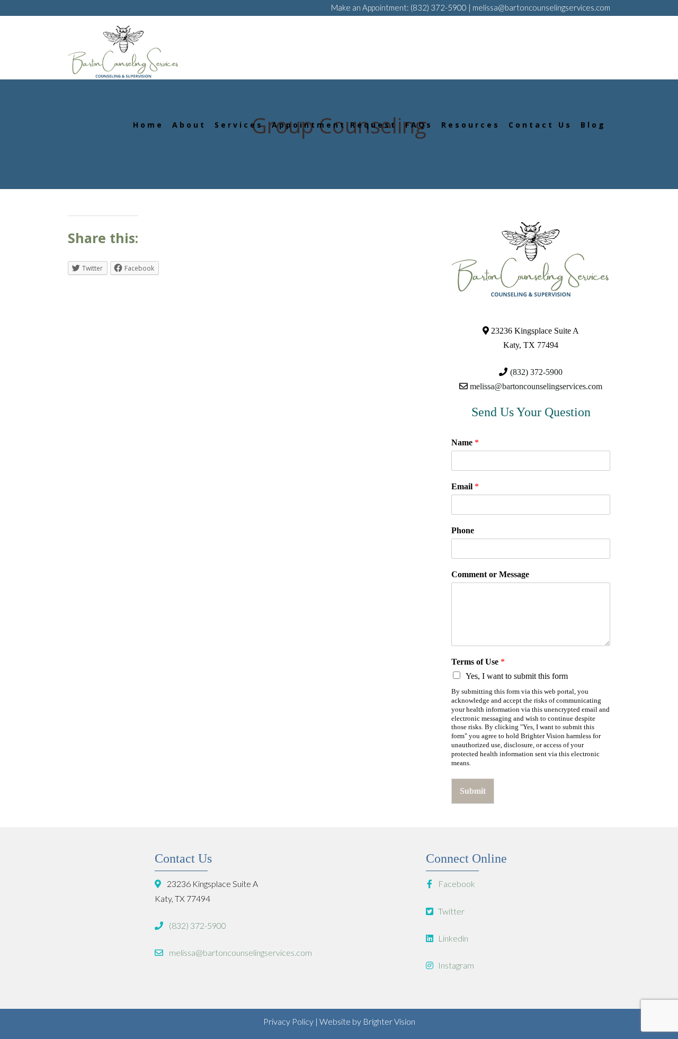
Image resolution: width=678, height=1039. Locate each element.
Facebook (455, 884)
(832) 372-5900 (439, 7)
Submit (473, 790)
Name (465, 442)
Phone (462, 530)
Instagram (455, 965)
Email (465, 486)
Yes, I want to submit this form (517, 675)
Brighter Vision (389, 1021)
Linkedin (452, 938)
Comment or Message (490, 574)
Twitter (450, 911)
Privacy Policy (288, 1021)
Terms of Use (478, 661)
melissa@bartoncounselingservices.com (541, 7)
